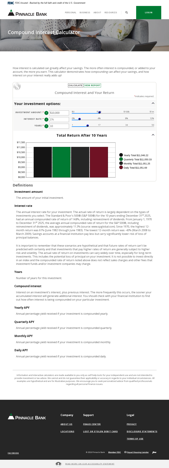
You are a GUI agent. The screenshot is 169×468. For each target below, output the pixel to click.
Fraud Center (92, 424)
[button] (84, 104)
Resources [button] (111, 12)
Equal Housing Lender (138, 452)
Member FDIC (114, 452)
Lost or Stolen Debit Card (100, 431)
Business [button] (85, 12)
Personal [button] (71, 12)
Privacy (132, 424)
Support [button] (88, 415)
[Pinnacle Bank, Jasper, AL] (27, 12)
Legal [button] (130, 415)
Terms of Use (135, 438)
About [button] (97, 12)
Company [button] (67, 415)
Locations (67, 431)
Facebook (13, 453)
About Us (66, 424)
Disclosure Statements (142, 431)
